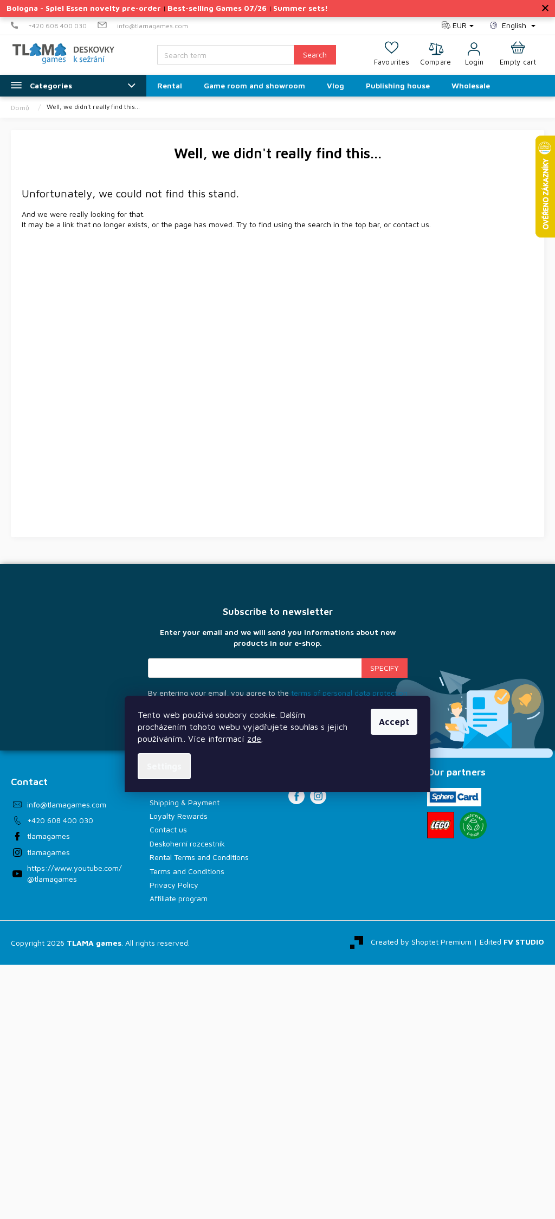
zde (254, 738)
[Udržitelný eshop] (473, 825)
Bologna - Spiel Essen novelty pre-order (84, 7)
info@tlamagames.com (66, 804)
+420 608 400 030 (60, 820)
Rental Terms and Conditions (199, 857)
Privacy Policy (174, 884)
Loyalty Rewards (179, 815)
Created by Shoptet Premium (421, 941)
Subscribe (385, 668)
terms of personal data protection (349, 692)
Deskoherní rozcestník (187, 843)
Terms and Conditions (187, 871)
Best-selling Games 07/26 (217, 7)
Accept (394, 722)
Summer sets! (300, 7)
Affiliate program (179, 898)
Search (315, 54)
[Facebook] (296, 796)
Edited (512, 941)
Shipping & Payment (185, 802)
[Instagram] (318, 796)
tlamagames (48, 836)
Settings (164, 766)
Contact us (168, 829)
